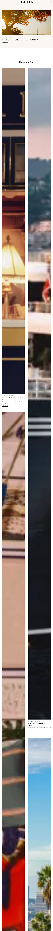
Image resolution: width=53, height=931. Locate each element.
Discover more (5, 42)
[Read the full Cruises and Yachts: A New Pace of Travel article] (39, 719)
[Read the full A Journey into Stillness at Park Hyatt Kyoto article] (26, 34)
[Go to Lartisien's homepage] (27, 2)
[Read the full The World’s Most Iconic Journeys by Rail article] (13, 393)
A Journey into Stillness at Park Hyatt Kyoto (20, 40)
